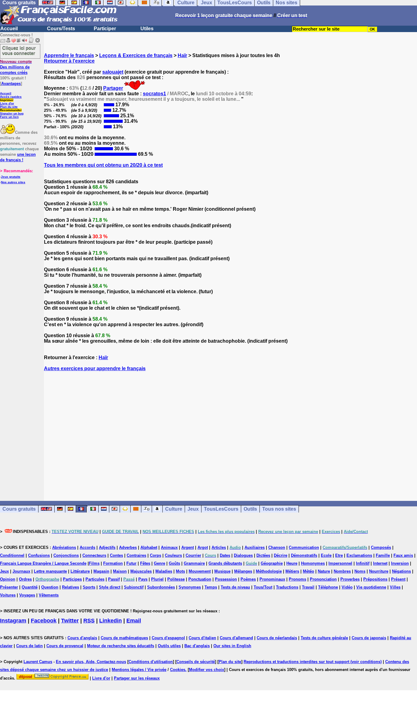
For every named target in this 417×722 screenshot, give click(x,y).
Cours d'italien (202, 638)
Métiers (292, 571)
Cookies (177, 669)
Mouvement (200, 571)
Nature (324, 571)
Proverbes (350, 579)
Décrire (280, 555)
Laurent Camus (38, 661)
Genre (159, 563)
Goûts (174, 563)
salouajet (112, 72)
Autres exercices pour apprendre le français (95, 368)
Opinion (7, 579)
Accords (87, 547)
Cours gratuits (19, 509)
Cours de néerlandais (277, 638)
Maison (120, 571)
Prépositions (375, 579)
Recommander (11, 110)
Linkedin (110, 621)
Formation (113, 563)
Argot (203, 547)
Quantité (30, 587)
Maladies (163, 571)
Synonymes (190, 587)
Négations (401, 571)
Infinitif (362, 563)
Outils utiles (169, 646)
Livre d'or (7, 103)
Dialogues (243, 555)
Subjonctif (133, 587)
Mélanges (243, 571)
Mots (180, 571)
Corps (155, 555)
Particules (94, 579)
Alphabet (148, 547)
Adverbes (128, 547)
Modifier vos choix (206, 669)
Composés (381, 547)
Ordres (25, 579)
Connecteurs (94, 555)
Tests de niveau (235, 587)
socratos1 (154, 93)
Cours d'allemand (236, 638)
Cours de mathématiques (124, 638)
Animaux (169, 547)
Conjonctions (66, 555)
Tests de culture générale (324, 638)
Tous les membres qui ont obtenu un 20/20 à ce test (103, 165)
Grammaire (194, 563)
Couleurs (173, 555)
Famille (383, 555)
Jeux (193, 509)
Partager (113, 88)
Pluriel (157, 579)
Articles (219, 547)
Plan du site (9, 106)
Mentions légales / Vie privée (139, 669)
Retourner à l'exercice (69, 61)
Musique (222, 571)
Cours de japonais (369, 638)
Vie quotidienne (371, 587)
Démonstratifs (304, 555)
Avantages (11, 83)
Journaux (21, 571)
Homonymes (313, 563)
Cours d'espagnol (168, 638)
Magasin (101, 571)
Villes (395, 587)
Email (133, 621)
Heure (291, 563)
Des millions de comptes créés (16, 67)
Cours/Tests (61, 28)
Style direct (109, 587)
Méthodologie (269, 571)
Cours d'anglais (82, 638)
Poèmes (248, 579)
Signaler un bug (12, 113)
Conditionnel (12, 555)
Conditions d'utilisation (151, 661)
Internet (380, 563)
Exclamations (359, 555)
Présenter (9, 587)
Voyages (27, 595)
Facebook (43, 621)
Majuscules (141, 571)
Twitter (70, 621)
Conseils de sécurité (195, 661)
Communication (304, 547)
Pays (142, 579)
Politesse (176, 579)
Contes (116, 555)
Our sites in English (232, 646)
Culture (173, 509)
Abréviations (64, 547)
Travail (308, 587)
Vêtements (49, 595)
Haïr (182, 55)
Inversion (400, 563)
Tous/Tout (263, 587)
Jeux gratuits (10, 176)
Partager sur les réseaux (137, 678)
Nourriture (378, 571)
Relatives (70, 587)
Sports (89, 587)
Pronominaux (272, 579)
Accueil (9, 28)
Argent (187, 547)
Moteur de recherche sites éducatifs (120, 646)
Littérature (80, 571)
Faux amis (403, 555)
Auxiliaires (255, 547)
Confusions (39, 555)
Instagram (13, 621)
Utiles (147, 28)
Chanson (276, 547)
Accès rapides (11, 96)
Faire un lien (9, 117)
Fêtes (145, 563)
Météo (308, 571)
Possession (226, 579)
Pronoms (297, 579)
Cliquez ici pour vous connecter (19, 50)
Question (49, 587)
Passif (114, 579)
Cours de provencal (64, 646)
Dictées (263, 555)
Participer (105, 28)
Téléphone (328, 587)
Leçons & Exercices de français (135, 55)
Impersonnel (340, 563)
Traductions (287, 587)
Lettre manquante (50, 571)
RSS (89, 621)
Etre (339, 555)
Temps (211, 587)
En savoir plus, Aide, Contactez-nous (91, 661)
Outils (250, 509)
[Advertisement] (230, 430)
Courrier (193, 555)
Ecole (326, 555)
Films (94, 563)
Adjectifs (107, 547)
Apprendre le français (69, 55)
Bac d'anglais (197, 646)
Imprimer (6, 100)
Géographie (272, 563)
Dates (225, 555)
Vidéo (347, 587)
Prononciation (323, 579)
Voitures (8, 595)
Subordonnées (161, 587)
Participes (72, 579)
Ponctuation (199, 579)
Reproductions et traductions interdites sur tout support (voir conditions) (313, 661)
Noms (359, 571)
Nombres (342, 571)
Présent (398, 579)
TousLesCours (221, 509)
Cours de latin (29, 646)
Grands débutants (225, 563)
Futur (131, 563)
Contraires (136, 555)
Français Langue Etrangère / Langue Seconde (43, 563)
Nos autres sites (13, 182)
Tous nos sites (279, 509)
